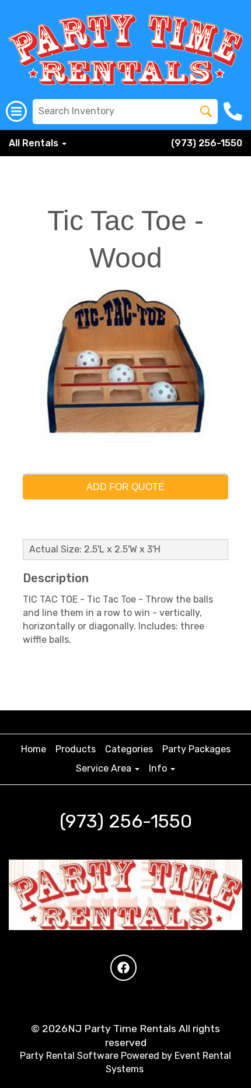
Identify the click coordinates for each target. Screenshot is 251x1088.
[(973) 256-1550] (234, 111)
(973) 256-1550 (206, 143)
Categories (129, 749)
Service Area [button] (105, 768)
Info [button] (159, 768)
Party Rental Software (69, 1055)
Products (75, 749)
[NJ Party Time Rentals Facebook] (123, 968)
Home (33, 749)
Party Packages (196, 749)
